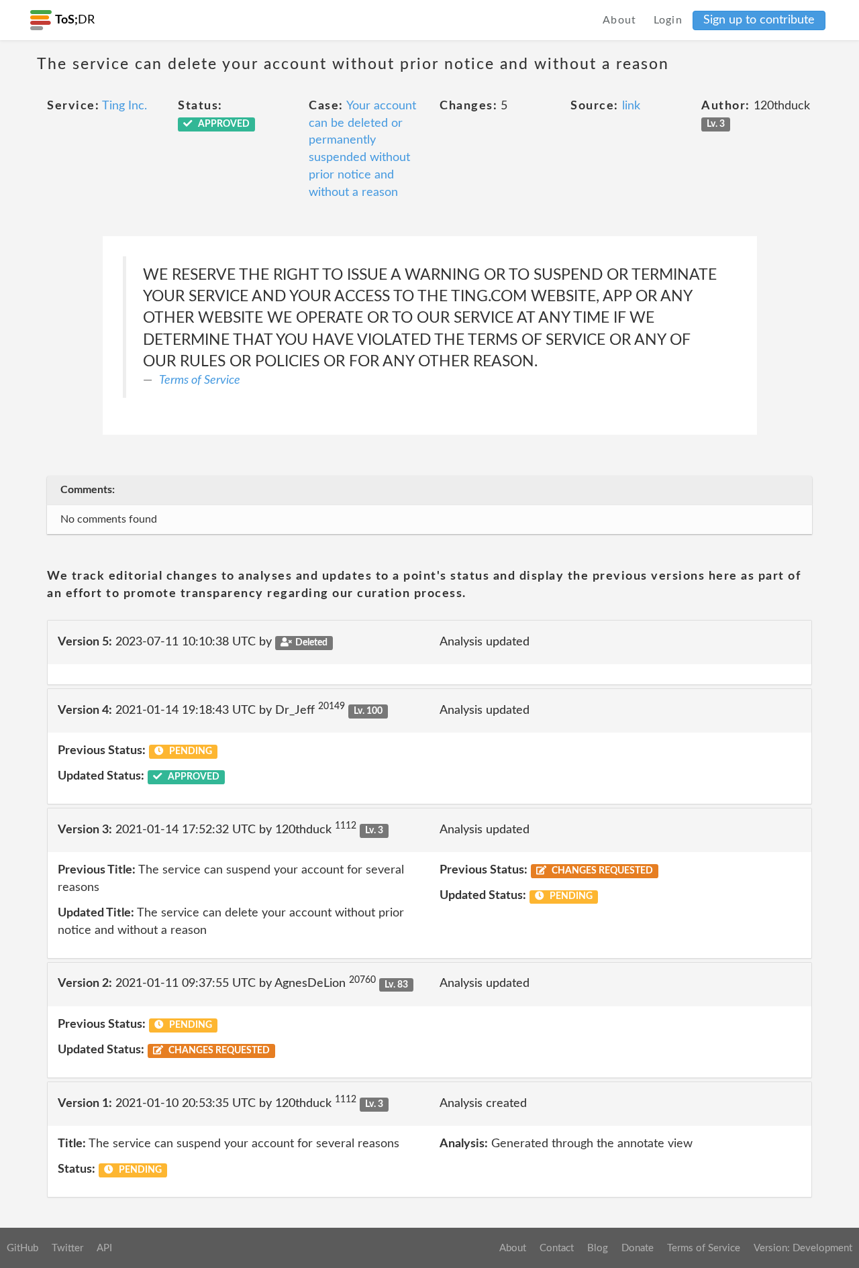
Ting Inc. (124, 106)
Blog (597, 1248)
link (631, 106)
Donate (637, 1248)
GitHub (22, 1248)
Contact (557, 1248)
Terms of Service (199, 380)
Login (668, 20)
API (104, 1248)
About (620, 20)
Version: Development (803, 1248)
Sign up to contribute (759, 20)
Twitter (67, 1248)
